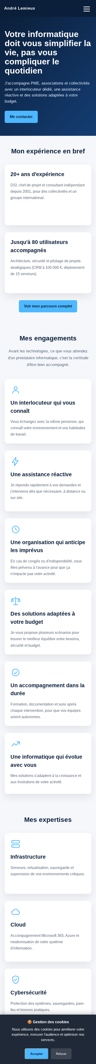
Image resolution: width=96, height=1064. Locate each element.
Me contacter (21, 117)
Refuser (61, 1054)
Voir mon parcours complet (48, 306)
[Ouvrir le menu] (87, 8)
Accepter (36, 1054)
